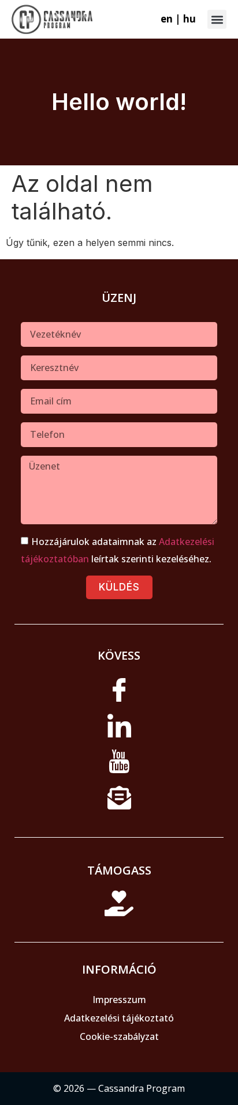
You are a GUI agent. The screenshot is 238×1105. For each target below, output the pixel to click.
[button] (216, 19)
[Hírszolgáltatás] (119, 801)
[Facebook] (119, 694)
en (167, 18)
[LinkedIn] (119, 730)
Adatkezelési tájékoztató (119, 1018)
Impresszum (119, 999)
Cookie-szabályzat (119, 1036)
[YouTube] (119, 766)
